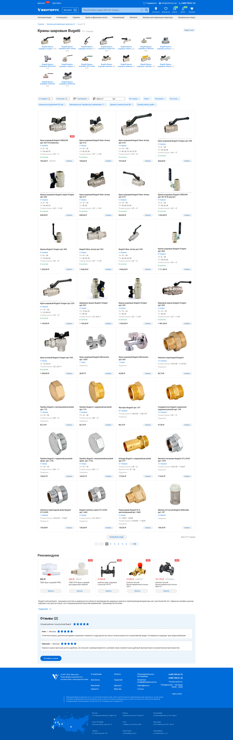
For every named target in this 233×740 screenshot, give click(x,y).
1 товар (82, 362)
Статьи (140, 689)
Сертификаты (143, 685)
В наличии (60, 99)
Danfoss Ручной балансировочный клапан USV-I (137, 584)
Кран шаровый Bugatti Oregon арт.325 (57, 303)
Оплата (117, 674)
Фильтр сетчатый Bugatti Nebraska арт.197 (173, 511)
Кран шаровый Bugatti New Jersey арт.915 (134, 196)
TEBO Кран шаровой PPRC (50, 582)
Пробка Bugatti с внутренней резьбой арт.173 (57, 408)
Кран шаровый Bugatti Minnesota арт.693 (133, 358)
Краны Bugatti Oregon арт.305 (53, 249)
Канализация (118, 17)
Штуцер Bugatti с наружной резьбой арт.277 (135, 459)
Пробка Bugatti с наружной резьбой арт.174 (95, 408)
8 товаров (162, 144)
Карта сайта (177, 694)
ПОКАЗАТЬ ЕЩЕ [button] (116, 537)
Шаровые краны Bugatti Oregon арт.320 (172, 304)
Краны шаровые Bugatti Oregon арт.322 (133, 304)
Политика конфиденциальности (147, 681)
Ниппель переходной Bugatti (171, 358)
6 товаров (44, 146)
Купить (69, 161)
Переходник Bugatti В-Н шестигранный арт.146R (130, 511)
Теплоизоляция (44, 17)
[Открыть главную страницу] (48, 10)
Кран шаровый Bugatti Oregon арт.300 (175, 141)
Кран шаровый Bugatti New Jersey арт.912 (94, 141)
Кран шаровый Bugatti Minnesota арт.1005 (94, 358)
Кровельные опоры (186, 17)
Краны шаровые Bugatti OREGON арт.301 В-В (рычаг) (173, 196)
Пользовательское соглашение (145, 675)
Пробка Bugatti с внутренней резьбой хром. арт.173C (96, 459)
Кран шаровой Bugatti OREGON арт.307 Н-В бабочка (54, 141)
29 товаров (123, 411)
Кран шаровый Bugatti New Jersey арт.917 (94, 196)
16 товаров (162, 361)
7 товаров (44, 412)
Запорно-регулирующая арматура (158, 17)
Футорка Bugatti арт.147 (129, 407)
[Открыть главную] (55, 677)
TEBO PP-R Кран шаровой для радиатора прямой (79, 583)
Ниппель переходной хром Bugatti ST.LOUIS (55, 511)
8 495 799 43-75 (176, 674)
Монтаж (117, 689)
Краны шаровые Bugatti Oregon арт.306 (172, 250)
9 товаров (122, 146)
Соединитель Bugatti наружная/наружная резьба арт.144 (172, 408)
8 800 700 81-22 (176, 678)
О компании (96, 674)
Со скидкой (43, 99)
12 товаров (162, 464)
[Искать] (146, 10)
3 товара (82, 308)
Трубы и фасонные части (96, 17)
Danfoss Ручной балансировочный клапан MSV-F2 (166, 584)
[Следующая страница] (134, 544)
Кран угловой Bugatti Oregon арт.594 (56, 358)
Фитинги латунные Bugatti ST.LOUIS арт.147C (174, 459)
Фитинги (133, 17)
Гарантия (118, 680)
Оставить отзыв (51, 658)
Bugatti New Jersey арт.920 (131, 249)
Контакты (95, 680)
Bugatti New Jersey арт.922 (91, 249)
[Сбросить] (142, 10)
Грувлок (76, 17)
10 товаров (162, 412)
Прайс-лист (189, 30)
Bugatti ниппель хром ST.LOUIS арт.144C (93, 511)
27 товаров (123, 464)
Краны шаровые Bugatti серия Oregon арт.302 (57, 196)
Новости (94, 689)
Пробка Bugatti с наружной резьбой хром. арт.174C (56, 459)
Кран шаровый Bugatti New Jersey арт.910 (134, 141)
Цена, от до (106, 99)
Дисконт (118, 685)
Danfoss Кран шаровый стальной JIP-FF (107, 583)
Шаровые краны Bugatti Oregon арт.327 (93, 304)
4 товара (82, 146)
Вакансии (95, 685)
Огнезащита (61, 17)
